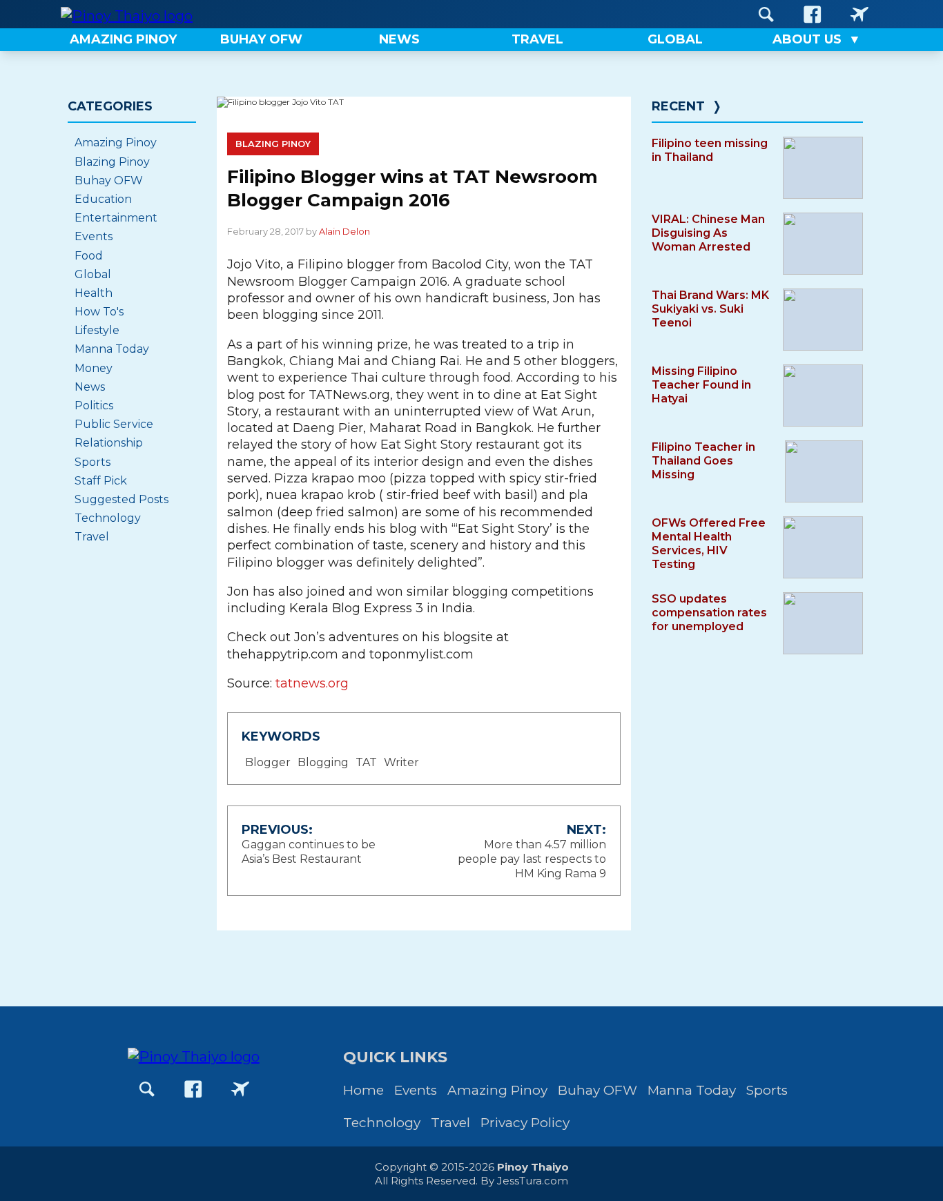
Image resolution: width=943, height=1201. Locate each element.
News (90, 386)
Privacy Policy (525, 1123)
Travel (92, 536)
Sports (92, 462)
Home (363, 1090)
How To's (99, 311)
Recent (678, 106)
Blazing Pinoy (273, 143)
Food (89, 255)
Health (94, 293)
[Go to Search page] (766, 14)
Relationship (109, 442)
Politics (94, 405)
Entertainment (116, 217)
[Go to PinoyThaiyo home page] (127, 14)
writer (401, 762)
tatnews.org (312, 683)
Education (103, 199)
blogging (323, 762)
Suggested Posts (121, 499)
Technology (108, 518)
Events (94, 236)
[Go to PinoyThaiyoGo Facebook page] (859, 14)
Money (94, 368)
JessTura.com (532, 1180)
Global (93, 274)
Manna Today (112, 348)
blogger (268, 762)
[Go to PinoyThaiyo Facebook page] (812, 14)
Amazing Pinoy (116, 142)
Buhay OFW (109, 180)
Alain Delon (344, 231)
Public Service (114, 424)
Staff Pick (101, 480)
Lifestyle (97, 330)
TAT (366, 762)
